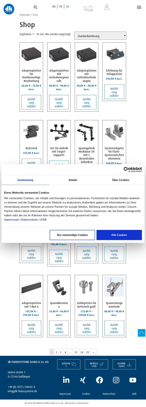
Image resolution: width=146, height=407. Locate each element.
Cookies (86, 393)
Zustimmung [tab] (25, 179)
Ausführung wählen (31, 102)
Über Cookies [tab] (120, 179)
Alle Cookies (119, 234)
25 (87, 352)
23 (75, 352)
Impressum (11, 219)
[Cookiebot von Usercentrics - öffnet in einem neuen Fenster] (126, 169)
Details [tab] (73, 179)
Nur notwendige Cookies (72, 234)
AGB (43, 219)
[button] (138, 7)
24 (81, 352)
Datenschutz (29, 219)
